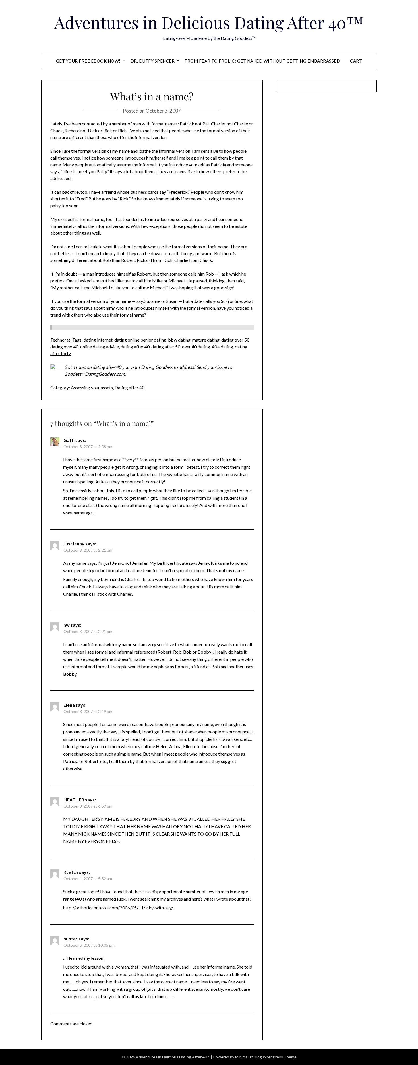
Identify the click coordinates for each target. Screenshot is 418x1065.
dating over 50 (234, 339)
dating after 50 (165, 346)
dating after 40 (135, 346)
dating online (126, 339)
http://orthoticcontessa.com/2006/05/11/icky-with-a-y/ (118, 907)
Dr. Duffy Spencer (153, 60)
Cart (356, 60)
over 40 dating (196, 346)
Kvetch (70, 872)
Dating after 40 (129, 387)
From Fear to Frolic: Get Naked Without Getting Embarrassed (262, 60)
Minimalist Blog (248, 1056)
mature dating (205, 339)
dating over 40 (64, 346)
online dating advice (99, 346)
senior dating (153, 339)
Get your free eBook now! (88, 60)
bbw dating (179, 339)
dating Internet (98, 339)
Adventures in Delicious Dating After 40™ (209, 22)
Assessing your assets (92, 387)
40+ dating (222, 346)
